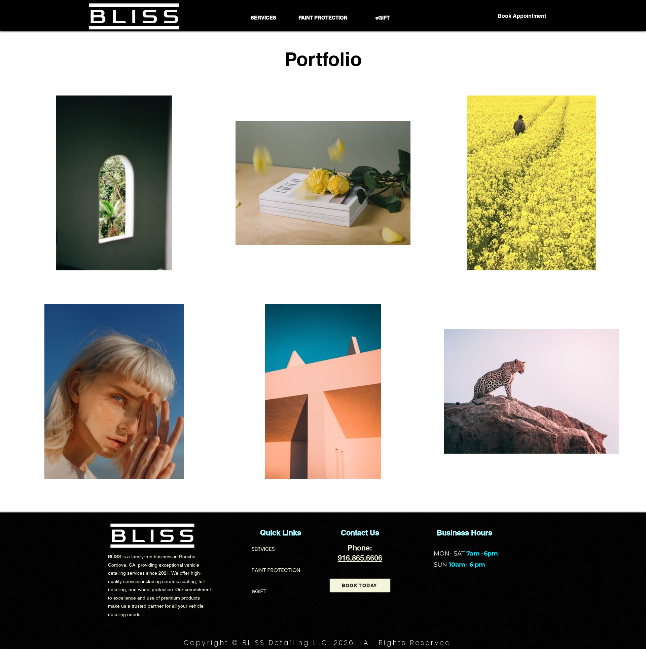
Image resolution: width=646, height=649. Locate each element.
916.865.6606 (360, 557)
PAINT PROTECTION (276, 570)
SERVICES (263, 549)
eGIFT (259, 591)
